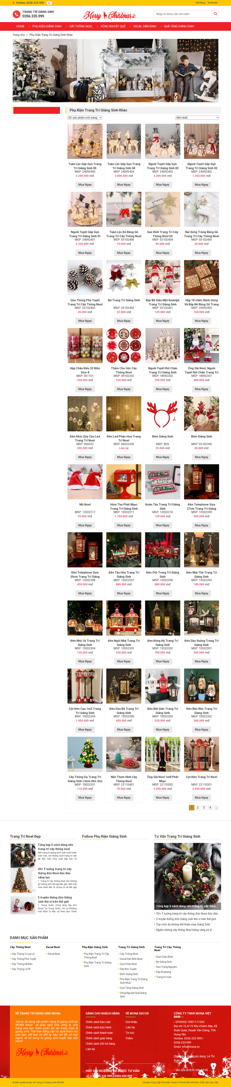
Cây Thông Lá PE (21, 969)
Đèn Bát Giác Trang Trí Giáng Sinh (162, 711)
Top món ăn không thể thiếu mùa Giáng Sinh (183, 924)
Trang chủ (19, 35)
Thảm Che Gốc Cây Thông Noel (124, 370)
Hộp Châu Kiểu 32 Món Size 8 (85, 370)
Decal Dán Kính (144, 26)
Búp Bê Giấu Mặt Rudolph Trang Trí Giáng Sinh (162, 302)
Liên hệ (90, 1049)
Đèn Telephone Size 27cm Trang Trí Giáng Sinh (201, 509)
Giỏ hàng (200, 2)
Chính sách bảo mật (98, 1022)
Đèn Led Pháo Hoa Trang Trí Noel (124, 438)
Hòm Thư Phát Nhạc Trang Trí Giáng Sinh (124, 506)
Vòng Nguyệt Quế (113, 26)
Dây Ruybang (163, 971)
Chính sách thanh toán (99, 1033)
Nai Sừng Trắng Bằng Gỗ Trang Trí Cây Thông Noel (201, 234)
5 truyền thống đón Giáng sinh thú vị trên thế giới (186, 919)
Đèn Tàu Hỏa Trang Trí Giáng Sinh (124, 574)
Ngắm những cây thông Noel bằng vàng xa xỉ (184, 930)
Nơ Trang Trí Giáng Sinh (124, 300)
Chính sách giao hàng (99, 1038)
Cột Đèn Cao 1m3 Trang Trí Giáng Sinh (85, 711)
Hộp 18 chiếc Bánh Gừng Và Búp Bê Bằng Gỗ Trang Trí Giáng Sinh (201, 304)
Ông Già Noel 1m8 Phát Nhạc (162, 779)
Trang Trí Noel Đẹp (25, 836)
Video (129, 1038)
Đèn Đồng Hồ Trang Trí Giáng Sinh (162, 643)
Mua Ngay (85, 184)
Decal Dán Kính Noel (131, 958)
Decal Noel (54, 953)
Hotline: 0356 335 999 (30, 3)
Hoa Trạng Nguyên (166, 966)
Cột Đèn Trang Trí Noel (201, 777)
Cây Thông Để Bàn (22, 964)
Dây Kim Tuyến (128, 969)
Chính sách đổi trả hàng (100, 1043)
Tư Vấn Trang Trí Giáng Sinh (177, 836)
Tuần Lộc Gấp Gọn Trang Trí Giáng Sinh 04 (123, 166)
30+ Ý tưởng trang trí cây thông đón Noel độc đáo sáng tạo (54, 873)
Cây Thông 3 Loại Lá (23, 953)
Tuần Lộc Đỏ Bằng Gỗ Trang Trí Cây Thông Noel (123, 234)
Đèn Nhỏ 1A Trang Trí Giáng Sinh (84, 643)
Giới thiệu (131, 1022)
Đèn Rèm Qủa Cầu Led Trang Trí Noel (85, 438)
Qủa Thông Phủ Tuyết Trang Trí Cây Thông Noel (85, 302)
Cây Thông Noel (81, 26)
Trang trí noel (163, 977)
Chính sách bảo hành (98, 1027)
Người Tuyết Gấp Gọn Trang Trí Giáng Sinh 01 (85, 234)
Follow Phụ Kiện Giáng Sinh (104, 836)
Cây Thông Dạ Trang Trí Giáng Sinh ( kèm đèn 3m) (85, 779)
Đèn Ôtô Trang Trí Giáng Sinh (162, 574)
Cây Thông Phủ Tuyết (24, 958)
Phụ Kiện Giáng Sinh (47, 26)
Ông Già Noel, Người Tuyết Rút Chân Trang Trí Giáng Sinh (201, 372)
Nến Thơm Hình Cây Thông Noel (124, 779)
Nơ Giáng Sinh (164, 961)
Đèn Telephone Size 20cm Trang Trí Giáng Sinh (85, 577)
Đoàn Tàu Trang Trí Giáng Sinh (162, 506)
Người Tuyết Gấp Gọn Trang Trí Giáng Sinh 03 (162, 166)
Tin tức (130, 1033)
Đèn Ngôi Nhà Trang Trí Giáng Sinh (124, 643)
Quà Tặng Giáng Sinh (179, 26)
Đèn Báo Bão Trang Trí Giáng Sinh (201, 711)
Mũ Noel (85, 504)
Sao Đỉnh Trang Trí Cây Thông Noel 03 (162, 234)
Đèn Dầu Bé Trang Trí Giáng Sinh (123, 711)
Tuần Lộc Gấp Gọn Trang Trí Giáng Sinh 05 (84, 166)
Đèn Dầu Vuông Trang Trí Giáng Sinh (201, 643)
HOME (20, 26)
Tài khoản (212, 2)
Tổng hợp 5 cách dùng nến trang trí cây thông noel (190, 906)
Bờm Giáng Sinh (162, 436)
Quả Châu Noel (128, 964)
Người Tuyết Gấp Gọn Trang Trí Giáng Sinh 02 (201, 166)
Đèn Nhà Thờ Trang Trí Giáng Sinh (201, 574)
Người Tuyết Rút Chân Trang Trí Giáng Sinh (162, 370)
